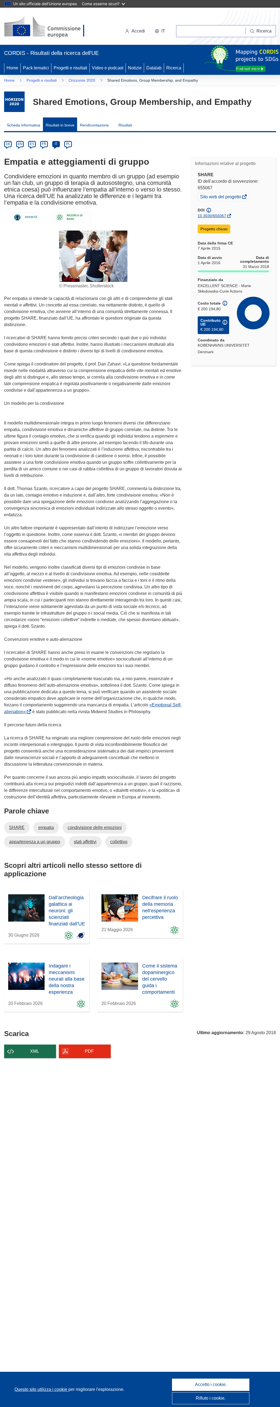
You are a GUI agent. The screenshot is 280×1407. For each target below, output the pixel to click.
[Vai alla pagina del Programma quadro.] (14, 102)
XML (34, 1051)
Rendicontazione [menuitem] (94, 125)
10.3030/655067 (212, 216)
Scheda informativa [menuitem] (23, 125)
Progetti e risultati (70, 68)
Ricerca (173, 68)
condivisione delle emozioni (95, 827)
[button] (160, 31)
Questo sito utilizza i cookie (41, 1389)
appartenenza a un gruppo (34, 841)
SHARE (17, 827)
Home (12, 68)
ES (32, 144)
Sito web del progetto (221, 197)
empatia (46, 827)
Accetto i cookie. (211, 1384)
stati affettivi (85, 841)
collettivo (118, 841)
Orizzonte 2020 (82, 80)
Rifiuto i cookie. (211, 1398)
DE (8, 144)
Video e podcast (107, 68)
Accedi (138, 31)
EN (20, 144)
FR (44, 144)
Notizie (135, 68)
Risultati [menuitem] (125, 125)
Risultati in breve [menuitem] (60, 125)
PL (68, 144)
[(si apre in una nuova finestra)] (47, 27)
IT (56, 144)
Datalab (154, 68)
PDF (89, 1051)
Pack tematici (36, 68)
